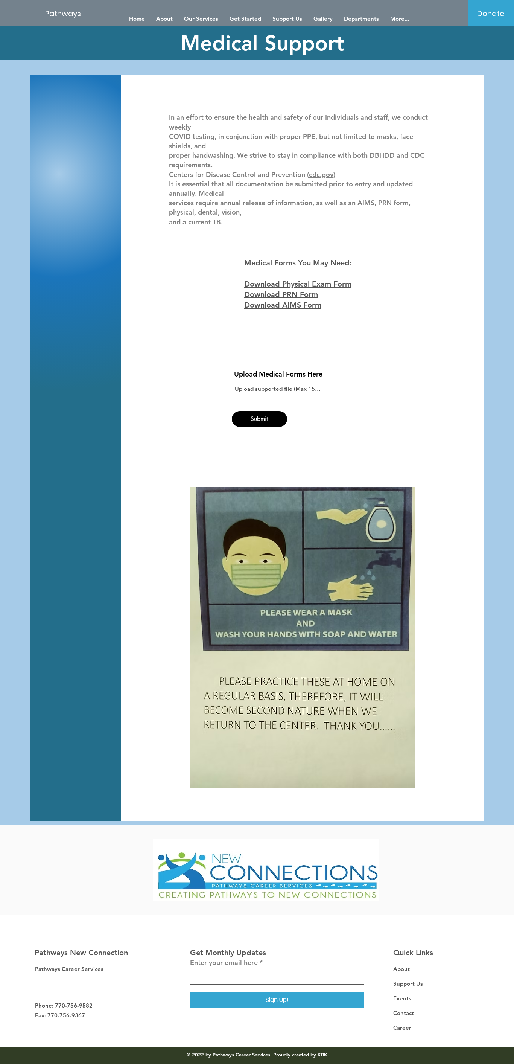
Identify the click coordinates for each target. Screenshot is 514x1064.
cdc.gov (321, 174)
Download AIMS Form (282, 304)
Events (402, 998)
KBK (322, 1055)
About (401, 969)
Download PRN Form (281, 294)
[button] (361, 18)
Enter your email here (224, 962)
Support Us (408, 983)
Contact (403, 1013)
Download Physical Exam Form (297, 283)
